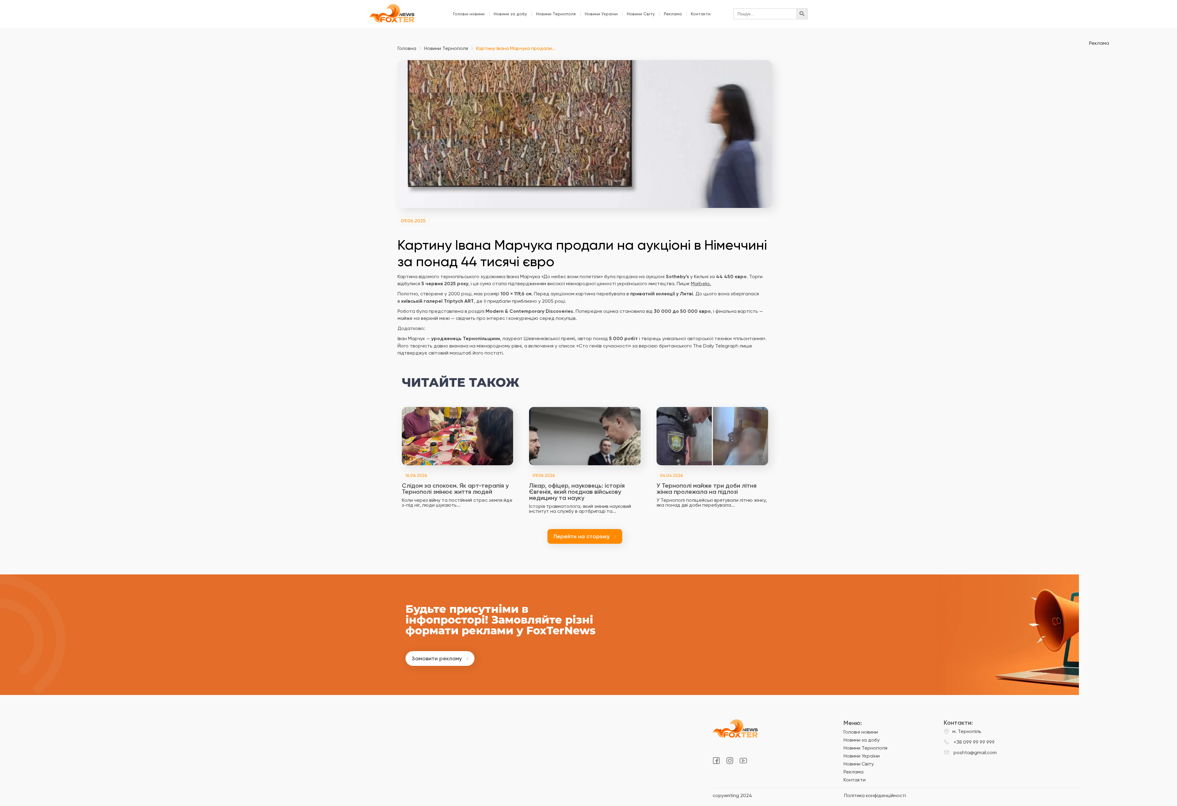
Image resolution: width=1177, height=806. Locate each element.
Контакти (700, 13)
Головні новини (469, 13)
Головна (407, 48)
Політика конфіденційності (875, 795)
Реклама (673, 13)
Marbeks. (701, 283)
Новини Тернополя (556, 13)
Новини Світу (641, 13)
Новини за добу (510, 13)
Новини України (601, 13)
